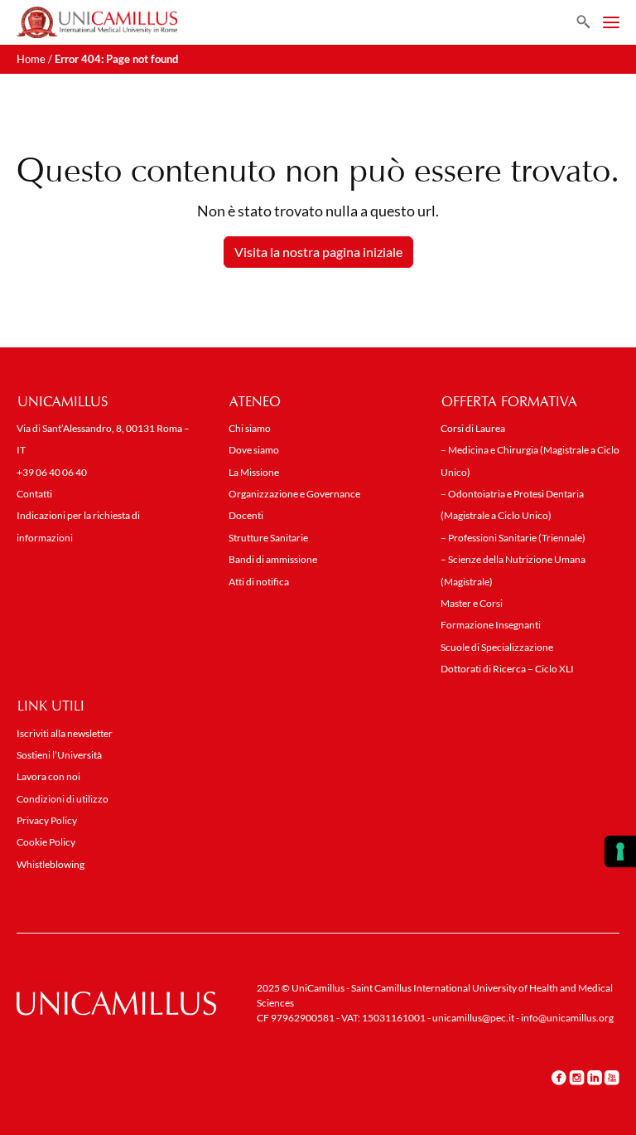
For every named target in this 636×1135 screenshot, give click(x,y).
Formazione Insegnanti (491, 624)
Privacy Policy (47, 820)
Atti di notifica (259, 581)
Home (31, 58)
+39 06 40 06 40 (52, 472)
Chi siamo (250, 428)
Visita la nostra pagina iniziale (318, 251)
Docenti (246, 515)
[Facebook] (559, 1077)
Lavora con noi (48, 776)
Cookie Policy (46, 842)
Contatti (34, 493)
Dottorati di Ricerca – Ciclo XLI (507, 668)
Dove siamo (254, 450)
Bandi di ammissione (273, 559)
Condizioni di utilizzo (62, 799)
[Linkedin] (594, 1077)
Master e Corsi (472, 603)
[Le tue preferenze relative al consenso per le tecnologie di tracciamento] (620, 851)
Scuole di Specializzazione (497, 647)
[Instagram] (577, 1077)
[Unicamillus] (97, 22)
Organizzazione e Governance (294, 493)
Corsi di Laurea (473, 428)
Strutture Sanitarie (268, 537)
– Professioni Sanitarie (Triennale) (513, 537)
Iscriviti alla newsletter (65, 733)
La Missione (254, 472)
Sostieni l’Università (59, 755)
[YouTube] (612, 1077)
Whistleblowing (50, 864)
